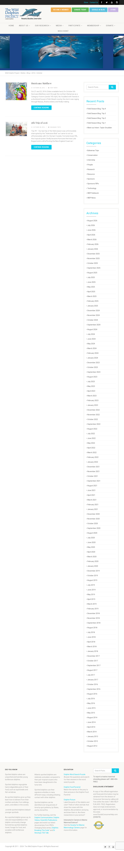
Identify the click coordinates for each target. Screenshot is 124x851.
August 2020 (92, 533)
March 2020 (92, 557)
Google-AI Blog (98, 10)
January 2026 (92, 249)
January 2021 (92, 509)
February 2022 (92, 457)
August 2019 (92, 580)
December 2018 (93, 613)
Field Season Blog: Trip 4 (96, 109)
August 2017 (92, 670)
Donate (109, 26)
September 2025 (93, 268)
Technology (91, 188)
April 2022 (91, 448)
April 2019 (91, 599)
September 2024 (93, 325)
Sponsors (91, 179)
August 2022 (92, 429)
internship (91, 160)
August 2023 (92, 377)
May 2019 (91, 594)
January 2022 (92, 462)
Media (59, 26)
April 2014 (91, 727)
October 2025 (92, 263)
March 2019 (92, 604)
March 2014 (92, 732)
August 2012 (92, 746)
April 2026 (91, 235)
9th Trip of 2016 (39, 122)
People (90, 165)
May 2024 (91, 344)
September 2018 (93, 623)
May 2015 (91, 713)
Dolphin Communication (44, 817)
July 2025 (91, 277)
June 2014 (91, 722)
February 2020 (92, 561)
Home (11, 26)
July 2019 (91, 585)
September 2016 (93, 689)
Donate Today (80, 10)
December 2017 (93, 656)
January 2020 (92, 566)
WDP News (54, 88)
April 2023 (91, 391)
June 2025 (91, 282)
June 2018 (91, 637)
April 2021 (91, 495)
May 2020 (91, 547)
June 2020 (91, 542)
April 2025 (91, 292)
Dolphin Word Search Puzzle (74, 774)
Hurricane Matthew (41, 83)
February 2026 (92, 244)
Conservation (92, 155)
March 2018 (92, 647)
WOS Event (63, 31)
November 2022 (93, 415)
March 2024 (92, 348)
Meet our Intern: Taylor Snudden (99, 128)
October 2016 (92, 684)
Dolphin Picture (69, 800)
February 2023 (92, 400)
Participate (74, 26)
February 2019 (92, 609)
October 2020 (92, 523)
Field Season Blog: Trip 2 (96, 118)
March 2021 (92, 500)
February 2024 (92, 353)
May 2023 (91, 386)
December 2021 (93, 467)
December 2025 (93, 254)
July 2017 (91, 675)
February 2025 (92, 301)
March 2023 (92, 396)
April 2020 (91, 552)
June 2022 (91, 438)
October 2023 (92, 367)
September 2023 (93, 372)
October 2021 (92, 476)
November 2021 (93, 471)
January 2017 (92, 680)
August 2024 (92, 329)
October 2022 (92, 419)
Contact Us (94, 2)
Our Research (42, 26)
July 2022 (91, 434)
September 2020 (93, 528)
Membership (93, 26)
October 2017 (92, 661)
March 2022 (92, 452)
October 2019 (92, 576)
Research (91, 169)
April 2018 (91, 642)
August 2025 (92, 273)
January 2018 (92, 651)
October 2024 (92, 320)
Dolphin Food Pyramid (72, 787)
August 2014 (92, 717)
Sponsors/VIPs (93, 184)
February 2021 (92, 505)
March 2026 (92, 240)
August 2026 (92, 221)
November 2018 (93, 618)
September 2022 (93, 424)
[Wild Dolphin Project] (23, 14)
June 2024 (91, 339)
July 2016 (91, 699)
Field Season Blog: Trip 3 (96, 113)
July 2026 (91, 225)
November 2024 (93, 315)
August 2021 (92, 486)
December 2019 (93, 571)
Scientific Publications (48, 820)
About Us (23, 26)
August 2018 (92, 628)
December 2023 (93, 363)
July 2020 (91, 538)
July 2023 (91, 381)
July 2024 (91, 334)
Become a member (61, 10)
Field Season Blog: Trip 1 (96, 123)
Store (86, 2)
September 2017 (93, 665)
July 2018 (91, 632)
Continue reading (41, 108)
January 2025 (92, 306)
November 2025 (93, 258)
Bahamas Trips (55, 127)
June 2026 (91, 230)
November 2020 (93, 519)
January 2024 (92, 358)
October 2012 (92, 741)
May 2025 (91, 287)
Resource (91, 174)
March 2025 (92, 296)
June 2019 (91, 590)
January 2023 (92, 405)
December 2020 (93, 514)
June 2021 (91, 490)
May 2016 (91, 703)
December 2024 (93, 310)
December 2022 (93, 410)
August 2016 (92, 694)
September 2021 (93, 481)
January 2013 (92, 736)
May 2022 (91, 443)
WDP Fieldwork (93, 193)
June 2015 (91, 708)
